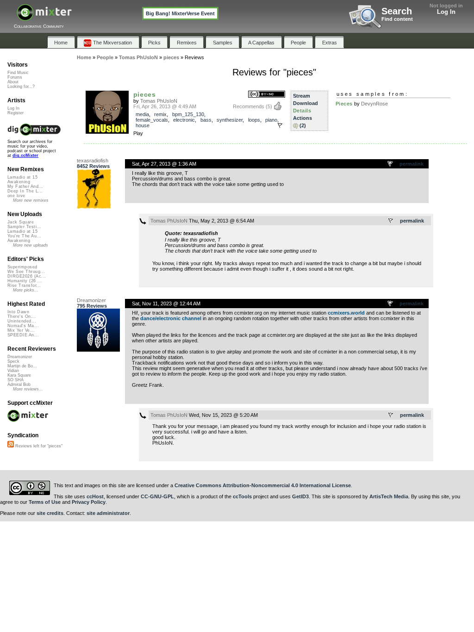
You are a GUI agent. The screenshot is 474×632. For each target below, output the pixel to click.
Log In (446, 11)
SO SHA (15, 380)
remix (160, 114)
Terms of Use (45, 502)
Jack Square (20, 222)
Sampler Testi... (24, 226)
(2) (302, 125)
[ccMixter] (44, 17)
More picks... (25, 290)
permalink (411, 164)
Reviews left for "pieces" (38, 446)
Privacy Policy (89, 502)
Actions (302, 118)
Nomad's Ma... (23, 325)
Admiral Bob (19, 384)
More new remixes (31, 200)
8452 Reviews (93, 166)
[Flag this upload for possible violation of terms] (280, 125)
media (142, 114)
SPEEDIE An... (23, 335)
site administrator (108, 513)
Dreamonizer (91, 300)
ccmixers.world (346, 313)
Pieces (344, 103)
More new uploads (30, 245)
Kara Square (19, 375)
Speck (13, 361)
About (13, 82)
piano (271, 120)
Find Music (18, 72)
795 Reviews (92, 306)
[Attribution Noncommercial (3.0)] (266, 95)
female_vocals (152, 120)
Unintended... (21, 321)
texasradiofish (92, 160)
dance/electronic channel (170, 318)
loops (254, 120)
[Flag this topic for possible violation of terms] (390, 164)
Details (302, 110)
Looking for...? (21, 86)
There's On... (21, 316)
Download (305, 103)
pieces (144, 94)
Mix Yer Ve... (21, 330)
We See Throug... (26, 271)
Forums (14, 77)
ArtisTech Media (388, 496)
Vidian (13, 370)
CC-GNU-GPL (157, 496)
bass (206, 120)
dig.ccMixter (25, 155)
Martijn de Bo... (22, 366)
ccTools (242, 496)
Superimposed (22, 267)
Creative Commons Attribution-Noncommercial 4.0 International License (263, 485)
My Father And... (25, 186)
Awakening (18, 182)
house (143, 125)
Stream (301, 96)
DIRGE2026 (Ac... (26, 276)
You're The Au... (24, 236)
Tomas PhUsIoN (158, 101)
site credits (50, 513)
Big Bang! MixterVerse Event (180, 13)
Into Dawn (18, 312)
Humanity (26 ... (24, 281)
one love (16, 195)
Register (15, 113)
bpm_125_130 (188, 114)
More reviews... (28, 389)
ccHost (95, 496)
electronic (184, 120)
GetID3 (300, 496)
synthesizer (230, 120)
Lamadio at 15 (22, 177)
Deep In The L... (25, 191)
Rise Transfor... (24, 285)
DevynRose (374, 103)
